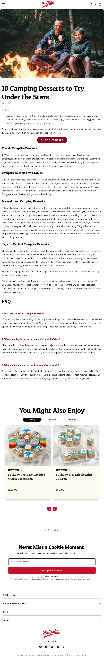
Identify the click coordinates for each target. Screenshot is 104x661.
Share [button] (7, 110)
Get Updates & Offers (52, 570)
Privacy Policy (74, 655)
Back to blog (54, 530)
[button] (3, 4)
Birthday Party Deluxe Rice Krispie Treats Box (26, 476)
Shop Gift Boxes (52, 140)
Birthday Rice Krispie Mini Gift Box (74, 476)
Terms (83, 655)
